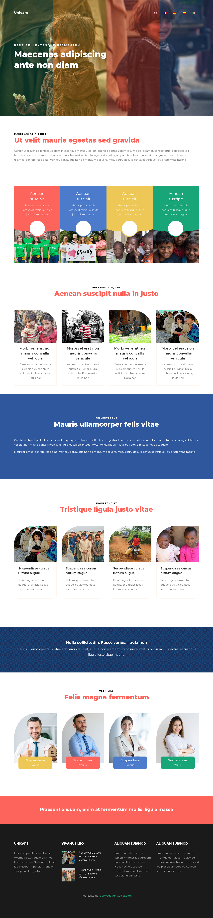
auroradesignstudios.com (116, 895)
